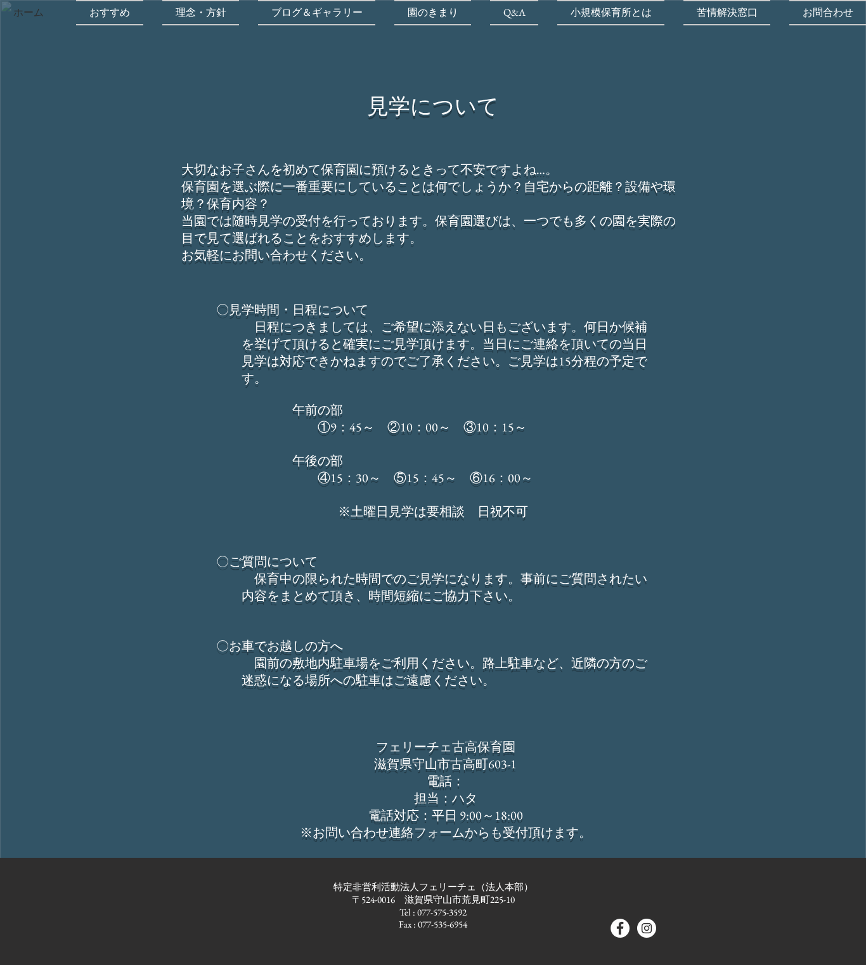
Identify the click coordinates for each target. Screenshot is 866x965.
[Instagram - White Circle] (646, 928)
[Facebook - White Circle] (620, 928)
